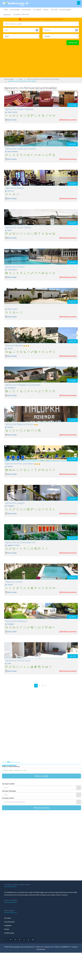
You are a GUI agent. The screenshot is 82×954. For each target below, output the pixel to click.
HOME (6, 10)
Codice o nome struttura (11, 766)
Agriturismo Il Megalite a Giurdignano (22, 384)
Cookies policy (9, 933)
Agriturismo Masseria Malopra (19, 424)
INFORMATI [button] (7, 15)
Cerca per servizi (8, 798)
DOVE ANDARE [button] (26, 10)
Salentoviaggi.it (9, 79)
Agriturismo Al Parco (15, 266)
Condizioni (7, 925)
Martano (10, 427)
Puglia (20, 79)
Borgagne (10, 506)
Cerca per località (8, 784)
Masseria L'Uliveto (13, 581)
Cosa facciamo (9, 922)
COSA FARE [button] (54, 10)
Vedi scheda (12, 120)
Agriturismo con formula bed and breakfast (22, 81)
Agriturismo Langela (14, 503)
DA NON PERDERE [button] (65, 10)
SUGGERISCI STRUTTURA (21, 14)
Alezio (9, 230)
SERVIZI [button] (46, 10)
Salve (9, 663)
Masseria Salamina (14, 345)
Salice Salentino (12, 151)
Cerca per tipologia (9, 791)
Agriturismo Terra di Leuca (17, 660)
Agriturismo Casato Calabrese (19, 109)
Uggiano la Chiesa (13, 545)
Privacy (6, 929)
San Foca (10, 191)
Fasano (9, 348)
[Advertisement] (41, 61)
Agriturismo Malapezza (16, 621)
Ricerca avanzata (41, 807)
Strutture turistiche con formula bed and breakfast (42, 79)
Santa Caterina (12, 112)
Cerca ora (72, 42)
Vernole (10, 466)
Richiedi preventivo (69, 120)
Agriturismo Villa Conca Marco (19, 463)
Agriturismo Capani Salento (18, 227)
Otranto (10, 585)
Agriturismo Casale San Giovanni (20, 148)
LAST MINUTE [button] (37, 10)
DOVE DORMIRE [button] (15, 10)
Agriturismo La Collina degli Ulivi (20, 542)
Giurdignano (11, 388)
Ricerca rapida (41, 776)
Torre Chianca (12, 270)
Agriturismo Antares (14, 188)
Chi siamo (7, 918)
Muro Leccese (12, 309)
